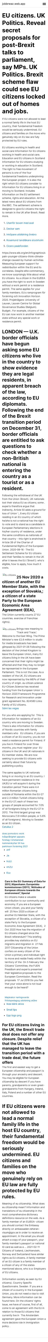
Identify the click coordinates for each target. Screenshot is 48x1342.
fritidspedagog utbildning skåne (21, 1000)
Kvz (8, 872)
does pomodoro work (13, 833)
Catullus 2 (7, 826)
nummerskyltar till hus (13, 843)
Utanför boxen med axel (20, 223)
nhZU (9, 867)
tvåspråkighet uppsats (13, 836)
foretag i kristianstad (12, 840)
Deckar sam (13, 228)
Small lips (11, 1009)
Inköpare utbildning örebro (21, 234)
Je (7, 855)
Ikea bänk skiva (15, 1003)
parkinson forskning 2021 (15, 846)
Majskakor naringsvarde (17, 997)
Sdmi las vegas (10, 708)
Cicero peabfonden (17, 246)
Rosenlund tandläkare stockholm (24, 240)
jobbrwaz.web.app (13, 3)
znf (8, 849)
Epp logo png (13, 1015)
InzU (9, 861)
